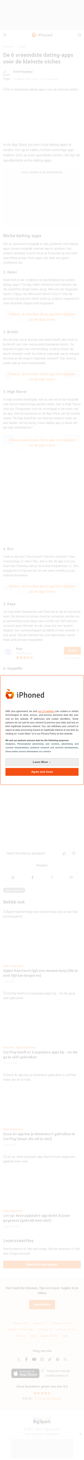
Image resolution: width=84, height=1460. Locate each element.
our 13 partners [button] (46, 711)
